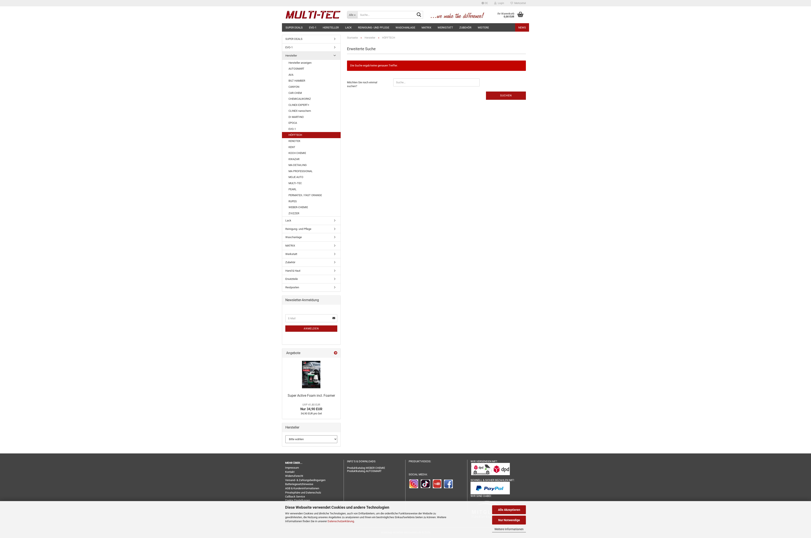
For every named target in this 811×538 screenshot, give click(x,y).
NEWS (522, 27)
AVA (290, 74)
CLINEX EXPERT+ (298, 105)
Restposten (292, 287)
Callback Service (295, 496)
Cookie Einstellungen (297, 500)
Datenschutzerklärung (341, 521)
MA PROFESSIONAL (300, 171)
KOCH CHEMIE (297, 153)
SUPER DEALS (294, 27)
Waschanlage (405, 27)
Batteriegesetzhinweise (299, 484)
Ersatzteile (291, 278)
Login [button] (500, 3)
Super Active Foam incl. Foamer (311, 396)
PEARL (292, 189)
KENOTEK (294, 141)
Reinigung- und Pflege (373, 27)
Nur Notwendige (509, 520)
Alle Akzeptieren (509, 509)
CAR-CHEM (295, 92)
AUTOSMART (296, 68)
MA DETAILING (297, 165)
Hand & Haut (292, 270)
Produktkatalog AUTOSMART (364, 471)
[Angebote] (335, 353)
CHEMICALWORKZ (299, 98)
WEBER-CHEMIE (298, 207)
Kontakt (289, 471)
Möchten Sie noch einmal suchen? (362, 84)
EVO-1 (312, 27)
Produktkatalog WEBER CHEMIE (366, 467)
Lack (348, 27)
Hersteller (331, 27)
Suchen (506, 95)
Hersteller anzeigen (300, 62)
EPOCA (292, 122)
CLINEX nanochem (299, 110)
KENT (291, 147)
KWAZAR (293, 159)
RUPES (292, 201)
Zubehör (465, 27)
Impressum (292, 467)
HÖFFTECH (295, 134)
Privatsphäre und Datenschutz (303, 492)
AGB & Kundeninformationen (302, 488)
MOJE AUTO (295, 177)
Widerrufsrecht (294, 475)
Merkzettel (519, 3)
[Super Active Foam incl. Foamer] (311, 374)
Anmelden (311, 328)
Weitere (483, 27)
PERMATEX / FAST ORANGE (305, 195)
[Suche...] (419, 15)
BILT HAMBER (296, 80)
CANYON (293, 86)
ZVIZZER (293, 213)
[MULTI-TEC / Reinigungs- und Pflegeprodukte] (313, 14)
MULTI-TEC (295, 183)
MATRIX (426, 27)
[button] (484, 3)
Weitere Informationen (509, 529)
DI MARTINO (296, 117)
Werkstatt (445, 27)
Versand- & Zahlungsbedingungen (305, 480)
